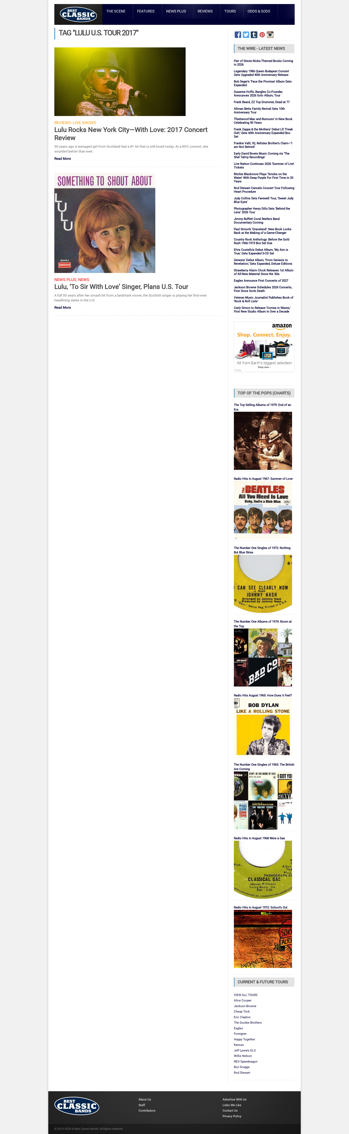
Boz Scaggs (242, 1067)
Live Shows (84, 122)
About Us (145, 1099)
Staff (142, 1105)
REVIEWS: (63, 122)
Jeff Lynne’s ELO (245, 1050)
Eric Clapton (242, 1017)
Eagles (238, 1028)
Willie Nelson (243, 1056)
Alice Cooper (242, 1000)
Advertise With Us (235, 1099)
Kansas (239, 1045)
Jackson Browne (245, 1006)
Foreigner (240, 1034)
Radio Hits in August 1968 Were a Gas (259, 838)
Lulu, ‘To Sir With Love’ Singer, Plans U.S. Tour (121, 287)
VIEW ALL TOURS (246, 995)
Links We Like (232, 1105)
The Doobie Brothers (248, 1022)
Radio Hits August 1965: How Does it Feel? (263, 695)
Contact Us (230, 1110)
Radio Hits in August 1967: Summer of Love (263, 479)
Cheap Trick (242, 1011)
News (83, 279)
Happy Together (244, 1039)
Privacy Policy (232, 1116)
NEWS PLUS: (65, 279)
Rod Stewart (242, 1072)
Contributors (147, 1110)
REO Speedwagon (246, 1061)
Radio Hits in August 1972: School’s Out (260, 907)
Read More (62, 159)
